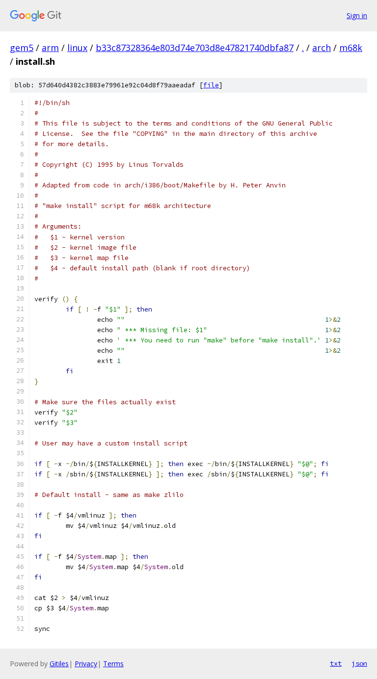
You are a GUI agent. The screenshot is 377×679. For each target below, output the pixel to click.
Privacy (86, 663)
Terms (113, 663)
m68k (350, 47)
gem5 (21, 47)
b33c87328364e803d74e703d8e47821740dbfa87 (195, 47)
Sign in (357, 15)
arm (50, 47)
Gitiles (59, 663)
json (359, 663)
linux (77, 47)
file (211, 85)
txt (336, 663)
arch (321, 47)
